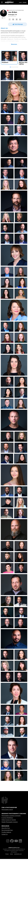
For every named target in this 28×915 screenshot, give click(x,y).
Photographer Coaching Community (11, 815)
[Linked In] (16, 19)
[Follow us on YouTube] (16, 841)
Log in (20, 2)
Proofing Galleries (6, 832)
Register (24, 2)
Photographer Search (7, 809)
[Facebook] (13, 19)
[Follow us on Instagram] (7, 841)
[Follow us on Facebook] (12, 841)
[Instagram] (9, 19)
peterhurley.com (18, 854)
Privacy (7, 854)
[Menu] (2, 2)
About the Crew (6, 828)
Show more (14, 44)
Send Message (18, 24)
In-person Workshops (7, 817)
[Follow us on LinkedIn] (20, 841)
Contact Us (5, 834)
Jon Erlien (12, 12)
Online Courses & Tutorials (9, 820)
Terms (11, 854)
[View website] (20, 19)
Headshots (5, 62)
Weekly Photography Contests (10, 822)
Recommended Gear (7, 830)
